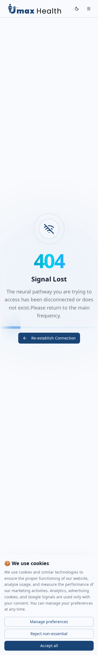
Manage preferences (49, 621)
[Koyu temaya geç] (77, 9)
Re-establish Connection (53, 338)
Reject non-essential (49, 633)
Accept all (49, 645)
